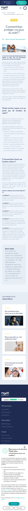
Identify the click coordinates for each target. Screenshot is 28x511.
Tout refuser (8, 508)
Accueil (4, 12)
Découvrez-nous (5, 435)
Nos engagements (5, 441)
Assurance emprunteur (7, 426)
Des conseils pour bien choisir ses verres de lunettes (14, 312)
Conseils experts (11, 12)
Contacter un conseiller (8, 2)
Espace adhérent (21, 2)
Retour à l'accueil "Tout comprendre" (16, 39)
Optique (14, 20)
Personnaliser (19, 508)
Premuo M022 (5, 409)
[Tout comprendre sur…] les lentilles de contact (13, 338)
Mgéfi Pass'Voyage (5, 424)
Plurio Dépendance (6, 412)
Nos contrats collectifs (6, 438)
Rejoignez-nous (5, 443)
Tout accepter (14, 503)
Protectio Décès (5, 415)
